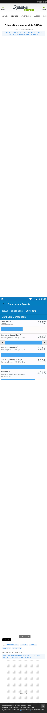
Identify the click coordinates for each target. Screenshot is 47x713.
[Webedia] (42, 1)
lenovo (24, 645)
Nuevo (44, 9)
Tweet (7, 640)
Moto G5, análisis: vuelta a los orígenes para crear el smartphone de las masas (23, 33)
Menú (3, 9)
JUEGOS (37, 16)
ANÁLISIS (5, 16)
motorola (17, 648)
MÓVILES (14, 16)
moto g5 (6, 648)
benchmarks (12, 645)
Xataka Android (23, 8)
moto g (33, 645)
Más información (26, 711)
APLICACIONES (26, 16)
